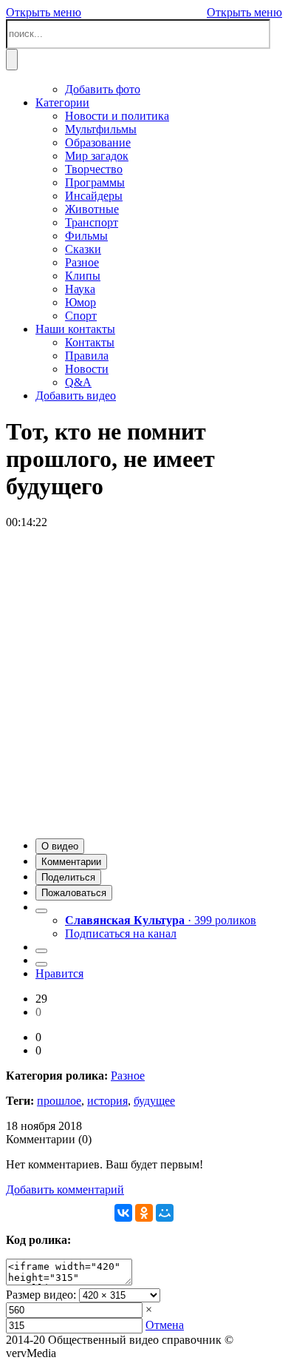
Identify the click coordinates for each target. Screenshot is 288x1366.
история (107, 1100)
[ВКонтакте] (123, 1213)
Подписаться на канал (120, 933)
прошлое (59, 1100)
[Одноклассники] (144, 1213)
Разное (128, 1075)
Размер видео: (41, 1294)
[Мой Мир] (165, 1213)
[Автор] (41, 911)
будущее (154, 1100)
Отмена (164, 1325)
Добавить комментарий (65, 1189)
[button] (59, 846)
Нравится (59, 973)
